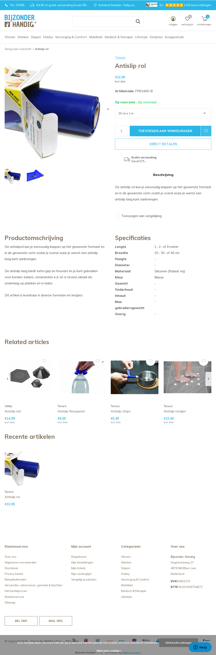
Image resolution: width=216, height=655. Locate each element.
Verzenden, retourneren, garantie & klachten (33, 585)
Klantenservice (14, 596)
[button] (14, 176)
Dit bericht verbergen (179, 642)
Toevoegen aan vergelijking (141, 216)
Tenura (120, 57)
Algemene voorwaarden (20, 562)
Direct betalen (163, 144)
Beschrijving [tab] (163, 175)
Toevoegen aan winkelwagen (165, 131)
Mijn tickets (78, 568)
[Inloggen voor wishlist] (206, 131)
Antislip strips (121, 411)
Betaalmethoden (15, 579)
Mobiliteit (96, 37)
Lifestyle (141, 37)
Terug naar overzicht (18, 49)
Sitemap (10, 602)
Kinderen (156, 37)
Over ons (10, 556)
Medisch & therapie (119, 37)
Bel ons (21, 621)
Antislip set (13, 411)
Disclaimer (11, 568)
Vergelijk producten (83, 579)
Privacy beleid (14, 573)
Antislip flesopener (71, 411)
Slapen (36, 37)
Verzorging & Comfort (71, 37)
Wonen (10, 37)
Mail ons (56, 621)
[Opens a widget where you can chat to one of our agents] (200, 647)
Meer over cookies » (109, 650)
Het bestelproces (16, 591)
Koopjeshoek (174, 37)
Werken (23, 37)
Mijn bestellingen (82, 562)
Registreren (79, 556)
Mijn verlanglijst (81, 573)
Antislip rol (12, 497)
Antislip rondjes (175, 411)
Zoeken (138, 21)
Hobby (48, 37)
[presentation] (108, 109)
